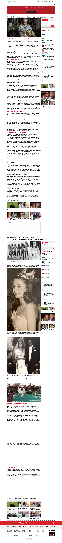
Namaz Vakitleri (13, 526)
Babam (11, 499)
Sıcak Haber (37, 535)
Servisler (13, 4)
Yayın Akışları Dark (17, 531)
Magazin (15, 237)
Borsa (8, 526)
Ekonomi (22, 4)
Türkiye (21, 499)
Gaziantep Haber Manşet (10, 237)
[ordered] (18, 232)
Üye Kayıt (42, 531)
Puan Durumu (31, 526)
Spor (26, 4)
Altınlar (30, 530)
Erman (15, 499)
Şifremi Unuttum (43, 532)
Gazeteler (47, 4)
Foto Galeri (34, 4)
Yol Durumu (46, 526)
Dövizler (30, 531)
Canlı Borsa (23, 530)
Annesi (8, 499)
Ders (17, 200)
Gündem (18, 4)
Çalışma (14, 200)
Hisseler (36, 526)
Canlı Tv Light (9, 532)
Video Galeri (37, 531)
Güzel (17, 499)
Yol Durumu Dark (9, 531)
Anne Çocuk (18, 237)
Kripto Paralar (52, 526)
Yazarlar (43, 4)
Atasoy (8, 200)
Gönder (10, 232)
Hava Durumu (25, 526)
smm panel (16, 535)
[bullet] (19, 232)
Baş (11, 200)
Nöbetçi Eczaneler (17, 532)
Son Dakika (8, 4)
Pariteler (41, 526)
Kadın (29, 4)
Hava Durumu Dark (9, 530)
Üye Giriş (42, 530)
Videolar (38, 4)
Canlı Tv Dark (16, 530)
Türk (19, 200)
